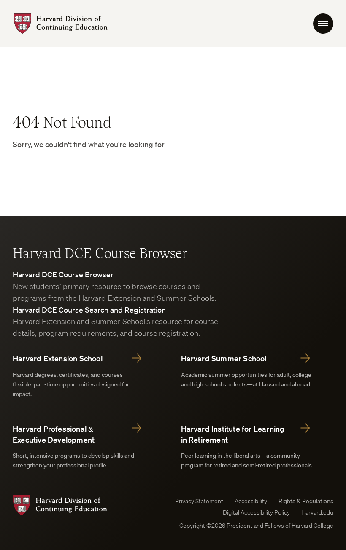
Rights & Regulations (305, 501)
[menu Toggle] (323, 23)
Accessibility (251, 501)
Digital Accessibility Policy (256, 512)
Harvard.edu (317, 512)
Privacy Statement (199, 501)
